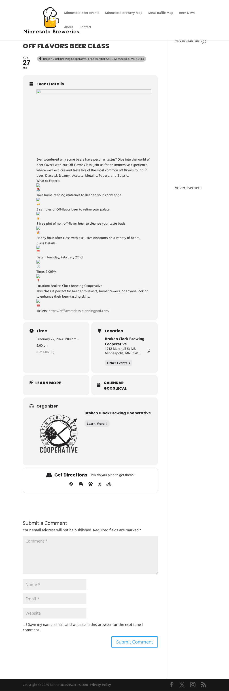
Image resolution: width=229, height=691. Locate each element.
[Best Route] (71, 484)
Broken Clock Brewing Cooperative (124, 341)
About (69, 27)
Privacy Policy (100, 684)
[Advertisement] (190, 112)
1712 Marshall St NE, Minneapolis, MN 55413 (122, 350)
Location (114, 331)
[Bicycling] (109, 484)
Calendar (114, 383)
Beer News (187, 13)
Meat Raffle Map (160, 13)
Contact (85, 27)
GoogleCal (115, 388)
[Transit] (90, 484)
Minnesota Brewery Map (123, 13)
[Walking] (99, 484)
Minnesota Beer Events (81, 13)
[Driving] (80, 484)
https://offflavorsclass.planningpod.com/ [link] (79, 311)
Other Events (117, 363)
